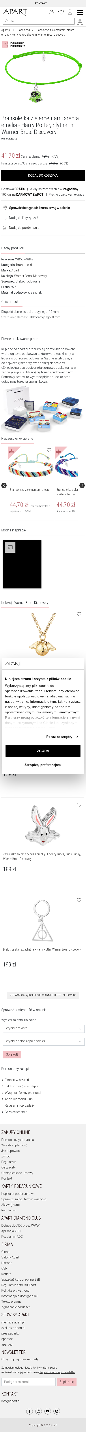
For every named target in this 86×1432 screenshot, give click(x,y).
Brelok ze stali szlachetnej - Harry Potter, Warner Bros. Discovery (42, 949)
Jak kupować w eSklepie (21, 1086)
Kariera (6, 1274)
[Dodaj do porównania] (3, 227)
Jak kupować (10, 1151)
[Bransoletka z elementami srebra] (30, 465)
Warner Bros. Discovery (30, 276)
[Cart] (70, 12)
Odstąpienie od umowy (17, 1173)
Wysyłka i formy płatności (22, 1092)
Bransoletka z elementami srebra (30, 489)
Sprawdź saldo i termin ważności (24, 1199)
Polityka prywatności (15, 1290)
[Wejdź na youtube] (47, 1411)
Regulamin (8, 1162)
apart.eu (7, 1344)
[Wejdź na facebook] (29, 1411)
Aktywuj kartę (10, 1205)
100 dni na (22, 194)
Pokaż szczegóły (59, 737)
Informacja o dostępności (19, 1296)
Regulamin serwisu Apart (18, 1285)
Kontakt (6, 1178)
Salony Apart (10, 1257)
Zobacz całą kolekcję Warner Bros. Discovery (43, 995)
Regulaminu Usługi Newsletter (57, 1372)
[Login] (51, 11)
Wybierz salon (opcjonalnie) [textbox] (25, 1041)
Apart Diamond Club (18, 1099)
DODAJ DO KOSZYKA (43, 175)
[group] (31, 485)
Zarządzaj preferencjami (43, 765)
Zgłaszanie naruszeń (15, 1307)
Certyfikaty (8, 1167)
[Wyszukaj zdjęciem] (14, 44)
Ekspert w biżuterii (17, 1080)
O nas (5, 1252)
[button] (22, 564)
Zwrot (5, 1156)
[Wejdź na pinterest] (56, 1411)
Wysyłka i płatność (14, 1145)
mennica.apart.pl (12, 1322)
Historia (6, 1263)
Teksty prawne (11, 1301)
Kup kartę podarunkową (18, 1193)
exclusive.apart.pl (13, 1328)
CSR (4, 1268)
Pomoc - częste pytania (17, 1140)
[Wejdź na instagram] (38, 1411)
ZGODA (43, 751)
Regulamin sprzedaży (19, 1105)
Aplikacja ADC (11, 1231)
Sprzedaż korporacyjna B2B (20, 1279)
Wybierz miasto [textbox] (17, 1028)
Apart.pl (6, 30)
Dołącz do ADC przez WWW (20, 1225)
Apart (15, 270)
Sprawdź (12, 1054)
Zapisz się (67, 1382)
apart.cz (7, 1339)
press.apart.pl (10, 1333)
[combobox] (44, 1029)
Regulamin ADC (12, 1236)
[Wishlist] (61, 11)
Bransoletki (23, 30)
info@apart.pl (10, 1401)
